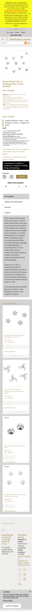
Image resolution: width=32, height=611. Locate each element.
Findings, (25, 100)
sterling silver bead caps (18, 107)
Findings (13, 106)
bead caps (8, 104)
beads (26, 104)
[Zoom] (27, 53)
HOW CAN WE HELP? (8, 523)
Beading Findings (13, 98)
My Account (10, 32)
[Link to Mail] (21, 29)
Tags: (4, 104)
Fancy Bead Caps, (19, 100)
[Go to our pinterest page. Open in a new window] (20, 579)
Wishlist (23, 32)
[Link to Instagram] (10, 29)
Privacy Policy (8, 600)
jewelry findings (19, 106)
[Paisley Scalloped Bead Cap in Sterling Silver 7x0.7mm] (16, 318)
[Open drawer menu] (3, 39)
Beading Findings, (21, 94)
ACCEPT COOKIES (12, 606)
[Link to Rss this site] (24, 29)
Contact (17, 32)
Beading (13, 104)
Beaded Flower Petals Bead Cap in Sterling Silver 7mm (15, 495)
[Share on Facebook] (6, 186)
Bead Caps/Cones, (13, 94)
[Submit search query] (25, 43)
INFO (3, 530)
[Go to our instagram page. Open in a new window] (24, 570)
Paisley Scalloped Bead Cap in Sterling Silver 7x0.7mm (14, 336)
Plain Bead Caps (13, 137)
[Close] (30, 591)
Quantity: (6, 173)
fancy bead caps (6, 106)
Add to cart (22, 176)
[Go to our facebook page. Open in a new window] (20, 570)
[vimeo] (19, 186)
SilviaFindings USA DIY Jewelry (13, 11)
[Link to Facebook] (8, 29)
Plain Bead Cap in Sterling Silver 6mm (15, 446)
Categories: (5, 94)
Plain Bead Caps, (7, 101)
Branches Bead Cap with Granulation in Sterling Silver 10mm (14, 391)
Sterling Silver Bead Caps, (17, 101)
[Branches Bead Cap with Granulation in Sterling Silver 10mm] (16, 373)
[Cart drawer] (29, 43)
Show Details (23, 346)
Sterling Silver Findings (11, 139)
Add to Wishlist (9, 351)
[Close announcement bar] (29, 14)
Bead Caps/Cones (13, 130)
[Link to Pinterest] (18, 29)
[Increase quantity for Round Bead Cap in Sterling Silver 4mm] (11, 177)
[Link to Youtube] (16, 29)
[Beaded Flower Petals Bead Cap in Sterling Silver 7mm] (16, 478)
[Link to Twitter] (13, 29)
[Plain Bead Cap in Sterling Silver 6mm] (16, 429)
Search (4, 43)
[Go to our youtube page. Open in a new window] (24, 574)
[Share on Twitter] (12, 186)
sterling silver (8, 107)
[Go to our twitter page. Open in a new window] (20, 574)
